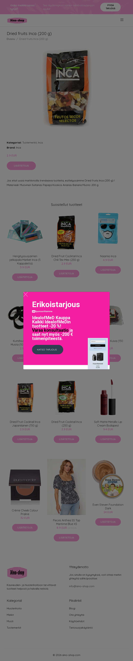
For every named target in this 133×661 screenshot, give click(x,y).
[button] (47, 349)
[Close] (25, 294)
